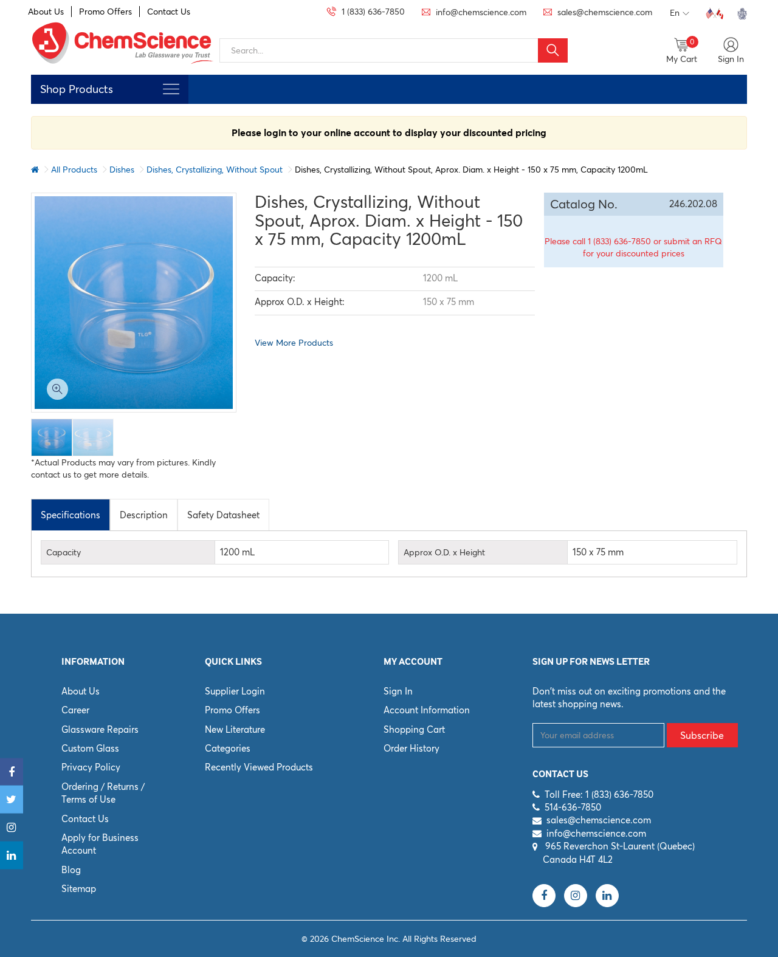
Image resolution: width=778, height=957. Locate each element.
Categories (227, 748)
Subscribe (702, 735)
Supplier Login (235, 691)
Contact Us (168, 11)
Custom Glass (90, 748)
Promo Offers (105, 11)
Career (75, 710)
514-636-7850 (573, 807)
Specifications (70, 515)
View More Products (294, 342)
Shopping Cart (414, 729)
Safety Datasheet (223, 515)
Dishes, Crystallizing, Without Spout (214, 169)
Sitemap (78, 888)
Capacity (63, 552)
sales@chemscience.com (598, 820)
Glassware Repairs (100, 729)
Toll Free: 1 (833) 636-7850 (599, 794)
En (675, 12)
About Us (46, 11)
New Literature (235, 729)
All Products (74, 169)
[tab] (70, 514)
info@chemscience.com (596, 833)
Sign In (398, 691)
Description (144, 515)
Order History (411, 748)
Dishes (121, 169)
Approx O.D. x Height (444, 552)
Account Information (427, 710)
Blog (71, 870)
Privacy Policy (90, 767)
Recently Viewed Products (259, 767)
